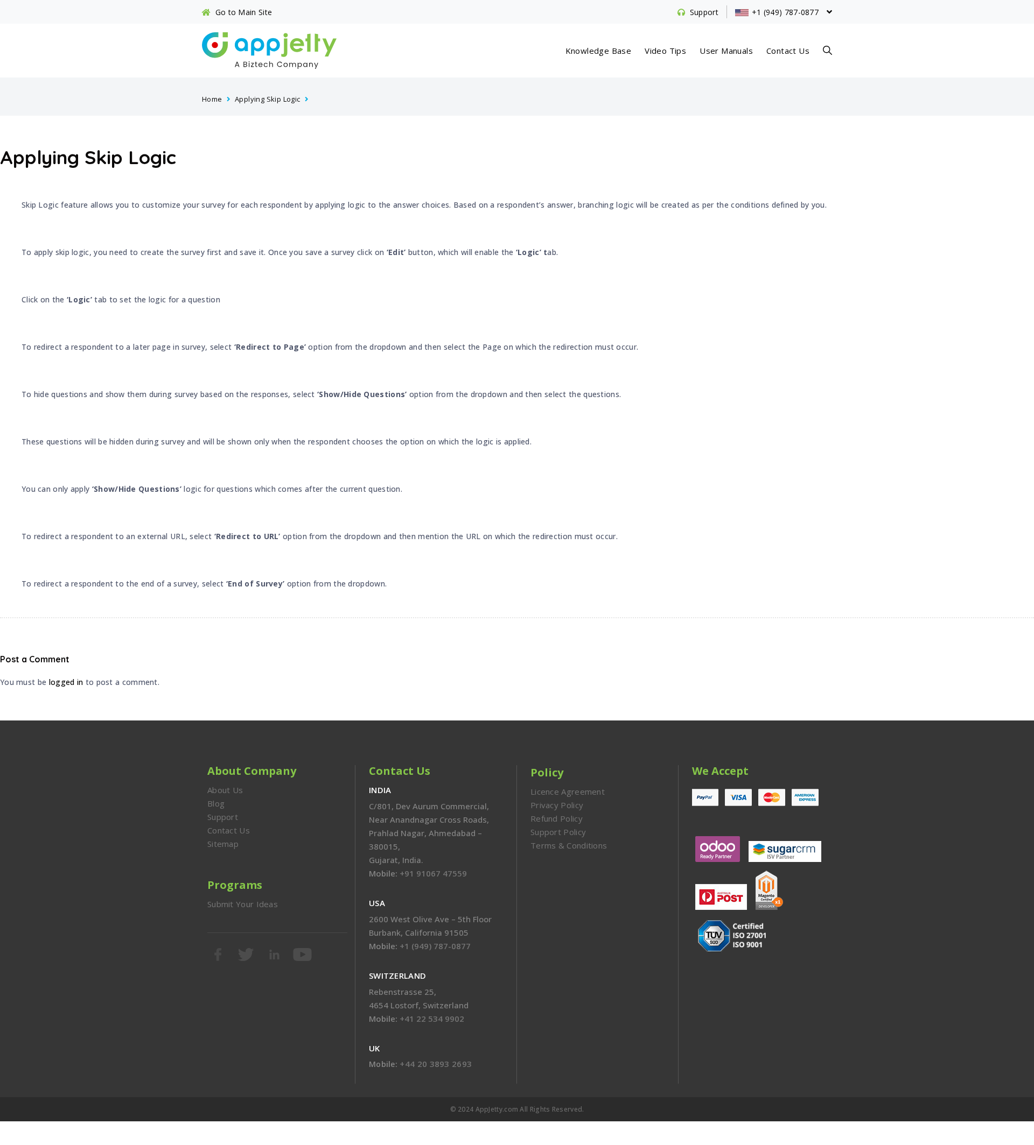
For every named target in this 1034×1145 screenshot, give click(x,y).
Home (212, 99)
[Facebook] (218, 954)
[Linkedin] (275, 954)
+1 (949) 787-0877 (435, 946)
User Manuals (726, 50)
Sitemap (223, 843)
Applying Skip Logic (268, 99)
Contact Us (787, 50)
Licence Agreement (567, 791)
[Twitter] (246, 954)
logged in (66, 682)
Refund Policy (556, 818)
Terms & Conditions (568, 845)
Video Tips (665, 50)
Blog (216, 803)
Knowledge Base (598, 50)
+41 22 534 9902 (432, 1018)
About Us (225, 789)
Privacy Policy (556, 805)
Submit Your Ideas (242, 904)
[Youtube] (303, 954)
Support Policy (558, 831)
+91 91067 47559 (433, 873)
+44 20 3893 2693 (436, 1063)
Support (222, 816)
